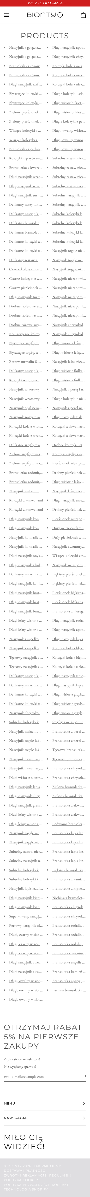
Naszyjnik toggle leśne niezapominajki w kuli (42, 740)
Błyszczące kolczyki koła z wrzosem (35, 93)
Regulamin (60, 1175)
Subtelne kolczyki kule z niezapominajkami (41, 870)
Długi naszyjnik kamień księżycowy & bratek (42, 583)
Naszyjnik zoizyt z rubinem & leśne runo (39, 417)
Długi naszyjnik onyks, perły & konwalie (39, 555)
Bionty (15, 1166)
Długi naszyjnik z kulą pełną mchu (34, 565)
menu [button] (9, 1103)
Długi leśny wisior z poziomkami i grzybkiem (42, 620)
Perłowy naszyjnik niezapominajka (35, 925)
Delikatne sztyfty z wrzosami (30, 444)
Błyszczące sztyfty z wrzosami (31, 343)
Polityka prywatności (26, 1185)
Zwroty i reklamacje (25, 1175)
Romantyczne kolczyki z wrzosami (35, 334)
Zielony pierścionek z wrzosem (32, 112)
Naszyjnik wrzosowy (24, 389)
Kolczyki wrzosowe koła (27, 380)
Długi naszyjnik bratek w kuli (31, 592)
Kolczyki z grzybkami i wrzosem (33, 158)
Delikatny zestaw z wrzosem (30, 260)
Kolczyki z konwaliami (26, 500)
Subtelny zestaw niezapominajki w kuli (38, 851)
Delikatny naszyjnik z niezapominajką (37, 676)
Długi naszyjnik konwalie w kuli (33, 518)
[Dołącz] (82, 1076)
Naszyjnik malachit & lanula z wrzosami (39, 491)
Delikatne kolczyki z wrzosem (31, 241)
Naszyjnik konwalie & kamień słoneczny (39, 537)
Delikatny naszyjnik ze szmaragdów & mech (42, 574)
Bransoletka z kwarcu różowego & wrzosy (40, 167)
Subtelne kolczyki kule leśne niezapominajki (42, 722)
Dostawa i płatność (24, 1170)
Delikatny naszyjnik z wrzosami (32, 204)
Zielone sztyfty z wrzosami (29, 454)
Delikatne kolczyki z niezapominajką (36, 694)
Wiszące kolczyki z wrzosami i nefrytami (39, 130)
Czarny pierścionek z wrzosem (32, 287)
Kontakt (60, 1185)
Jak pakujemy (47, 1166)
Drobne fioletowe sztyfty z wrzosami (36, 306)
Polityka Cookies (21, 1180)
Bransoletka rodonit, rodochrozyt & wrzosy (41, 472)
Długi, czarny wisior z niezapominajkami (39, 934)
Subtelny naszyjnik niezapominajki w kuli (40, 861)
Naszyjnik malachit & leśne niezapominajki (41, 731)
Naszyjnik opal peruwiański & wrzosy (37, 407)
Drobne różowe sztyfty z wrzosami (35, 324)
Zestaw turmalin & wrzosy (29, 361)
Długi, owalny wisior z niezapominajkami (40, 981)
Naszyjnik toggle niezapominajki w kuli (38, 833)
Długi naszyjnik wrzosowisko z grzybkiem (40, 177)
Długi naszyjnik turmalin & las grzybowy (39, 297)
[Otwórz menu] (11, 15)
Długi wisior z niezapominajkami (33, 777)
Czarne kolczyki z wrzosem (29, 269)
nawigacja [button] (15, 1118)
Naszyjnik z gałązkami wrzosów (32, 47)
